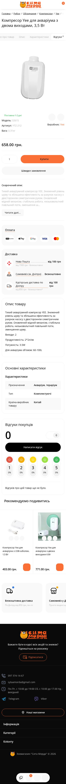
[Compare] (52, 117)
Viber (44, 698)
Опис (22, 36)
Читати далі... (13, 212)
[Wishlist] (60, 117)
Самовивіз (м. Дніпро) (28, 274)
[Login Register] (56, 4)
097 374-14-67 (16, 675)
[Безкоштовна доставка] (22, 598)
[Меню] (5, 4)
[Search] (14, 4)
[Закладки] (37, 777)
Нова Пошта (23, 261)
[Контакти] (50, 4)
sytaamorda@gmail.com (21, 682)
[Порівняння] (45, 777)
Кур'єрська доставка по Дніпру (29, 284)
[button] (53, 500)
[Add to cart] (26, 567)
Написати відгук (33, 447)
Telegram (13, 698)
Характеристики (39, 36)
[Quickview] (11, 538)
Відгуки (58, 36)
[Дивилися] (20, 777)
